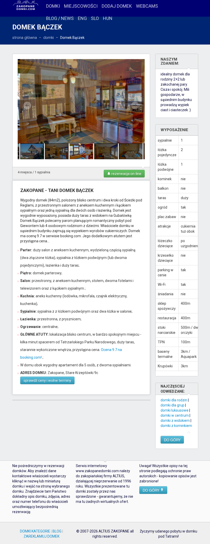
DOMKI (53, 6)
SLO (95, 18)
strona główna (24, 37)
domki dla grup (172, 405)
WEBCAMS (147, 6)
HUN (107, 18)
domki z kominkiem (176, 426)
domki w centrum (175, 415)
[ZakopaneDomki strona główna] (25, 5)
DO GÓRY (172, 439)
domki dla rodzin (174, 400)
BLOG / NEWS (60, 18)
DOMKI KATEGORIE (35, 531)
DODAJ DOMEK (117, 6)
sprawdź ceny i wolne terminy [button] (47, 380)
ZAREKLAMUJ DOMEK (41, 536)
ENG (82, 18)
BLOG (56, 531)
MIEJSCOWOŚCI (81, 6)
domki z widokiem (175, 420)
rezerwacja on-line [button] (126, 174)
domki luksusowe (174, 410)
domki (48, 37)
